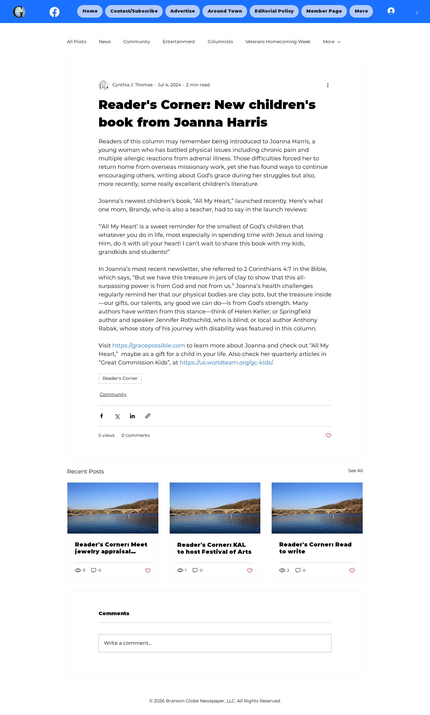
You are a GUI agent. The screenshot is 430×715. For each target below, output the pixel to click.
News (105, 41)
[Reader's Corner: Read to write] (317, 508)
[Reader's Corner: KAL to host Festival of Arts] (215, 508)
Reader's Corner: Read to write (315, 548)
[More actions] (327, 85)
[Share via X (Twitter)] (117, 416)
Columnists (220, 41)
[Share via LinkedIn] (132, 416)
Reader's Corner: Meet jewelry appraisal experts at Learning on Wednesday (112, 548)
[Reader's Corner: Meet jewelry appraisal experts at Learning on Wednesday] (112, 508)
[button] (361, 11)
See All (355, 470)
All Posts (76, 41)
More (328, 41)
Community (136, 41)
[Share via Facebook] (102, 416)
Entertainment (179, 41)
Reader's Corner (120, 378)
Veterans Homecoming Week (278, 41)
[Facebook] (54, 12)
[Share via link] (148, 416)
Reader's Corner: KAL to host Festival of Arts (214, 548)
